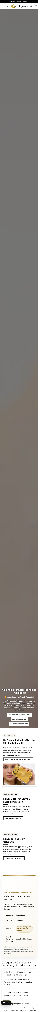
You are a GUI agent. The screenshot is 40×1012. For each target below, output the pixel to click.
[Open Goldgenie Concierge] (6, 1002)
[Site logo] (19, 6)
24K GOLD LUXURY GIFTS (19, 1)
